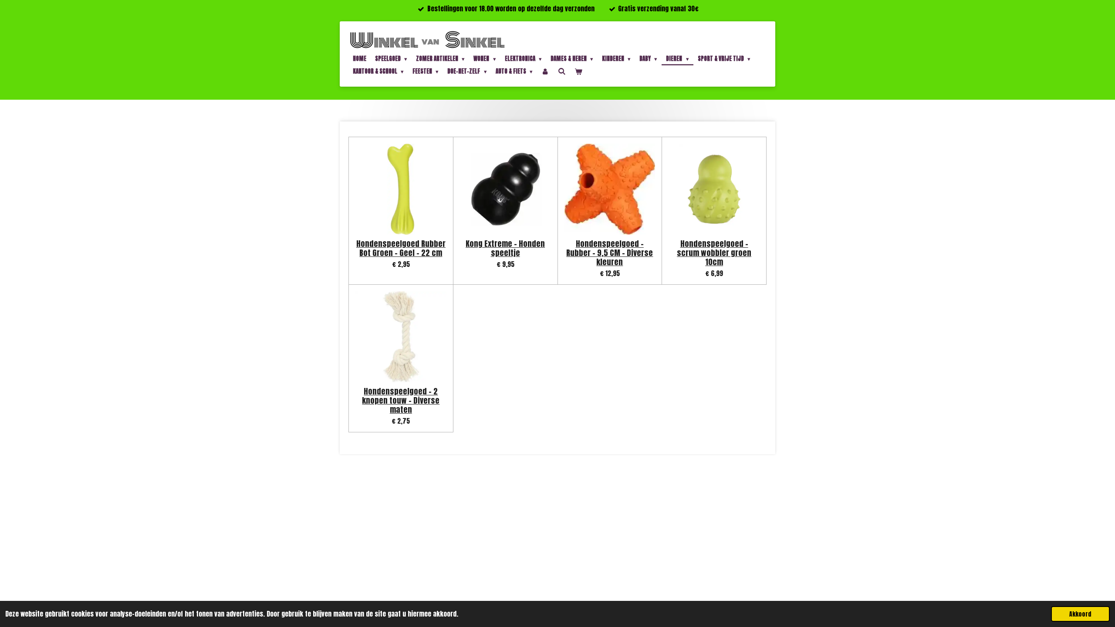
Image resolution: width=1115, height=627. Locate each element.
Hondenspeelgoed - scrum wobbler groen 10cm (714, 252)
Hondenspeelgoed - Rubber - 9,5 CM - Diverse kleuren (609, 252)
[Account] (545, 71)
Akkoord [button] (1080, 614)
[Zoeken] (562, 71)
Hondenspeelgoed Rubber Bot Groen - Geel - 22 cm (401, 248)
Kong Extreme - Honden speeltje (505, 248)
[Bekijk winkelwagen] (578, 71)
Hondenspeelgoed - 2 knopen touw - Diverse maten (400, 400)
